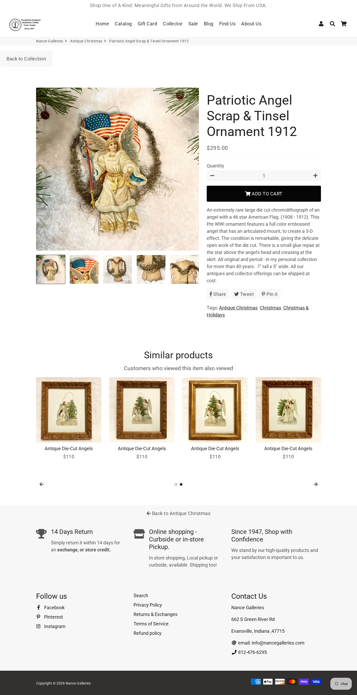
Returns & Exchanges (155, 614)
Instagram (54, 626)
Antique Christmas (86, 41)
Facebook (54, 607)
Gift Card (147, 23)
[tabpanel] (68, 418)
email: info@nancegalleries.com (270, 643)
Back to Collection (26, 58)
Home (102, 23)
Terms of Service (151, 623)
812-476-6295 (252, 652)
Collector (173, 23)
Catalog (123, 23)
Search (141, 595)
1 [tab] (176, 484)
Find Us (227, 23)
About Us (251, 23)
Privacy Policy (148, 605)
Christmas (270, 307)
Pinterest (53, 617)
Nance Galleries (49, 41)
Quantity (215, 165)
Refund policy (148, 633)
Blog (209, 23)
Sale (193, 23)
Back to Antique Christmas (180, 513)
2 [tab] (181, 484)
